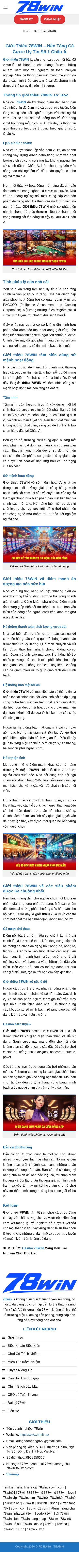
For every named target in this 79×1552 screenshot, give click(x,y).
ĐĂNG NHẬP (52, 19)
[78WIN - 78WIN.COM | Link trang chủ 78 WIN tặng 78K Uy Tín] (39, 7)
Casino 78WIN (33, 1248)
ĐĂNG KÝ (26, 19)
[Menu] (5, 7)
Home (26, 31)
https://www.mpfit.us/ (34, 1434)
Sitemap (12, 1474)
